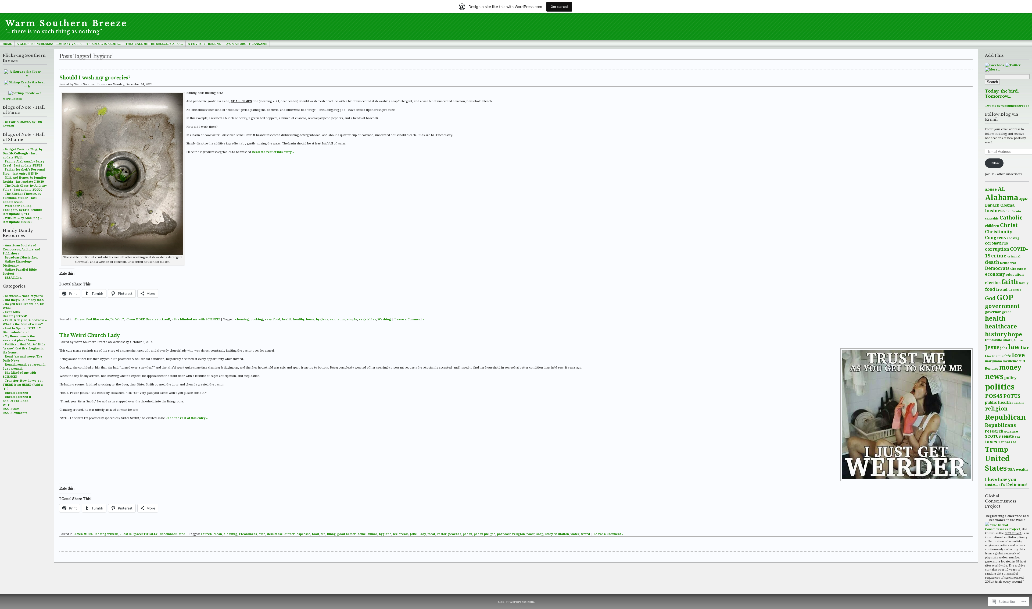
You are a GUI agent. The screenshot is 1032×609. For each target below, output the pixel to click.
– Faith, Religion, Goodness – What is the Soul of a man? (24, 322)
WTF (6, 405)
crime (998, 255)
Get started (559, 7)
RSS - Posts (11, 409)
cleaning (242, 319)
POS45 (994, 395)
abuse (991, 189)
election (993, 282)
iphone (1017, 340)
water (575, 534)
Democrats (997, 268)
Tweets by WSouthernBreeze (1007, 106)
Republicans (1000, 425)
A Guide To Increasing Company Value (49, 44)
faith (1009, 281)
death (992, 262)
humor (372, 534)
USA (1011, 469)
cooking (1013, 238)
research (994, 431)
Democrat (1008, 263)
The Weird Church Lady (89, 335)
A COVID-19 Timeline (204, 44)
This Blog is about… (103, 44)
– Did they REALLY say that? (23, 300)
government (1002, 306)
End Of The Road (15, 401)
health (995, 318)
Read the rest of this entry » (273, 152)
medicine (1010, 361)
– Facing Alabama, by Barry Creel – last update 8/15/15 (23, 163)
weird (585, 534)
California (1013, 211)
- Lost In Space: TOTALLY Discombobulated (152, 534)
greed (1007, 312)
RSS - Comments (15, 413)
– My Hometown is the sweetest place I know (19, 338)
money (1010, 367)
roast (530, 534)
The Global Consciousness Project (1002, 527)
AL (1001, 188)
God (990, 298)
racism (1018, 402)
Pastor (442, 534)
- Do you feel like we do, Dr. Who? (98, 319)
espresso (303, 534)
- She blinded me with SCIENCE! (196, 319)
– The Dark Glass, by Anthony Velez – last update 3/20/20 (25, 187)
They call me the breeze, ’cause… (154, 44)
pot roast (504, 534)
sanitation (337, 319)
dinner (289, 534)
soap (539, 534)
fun (323, 534)
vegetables (367, 319)
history (996, 334)
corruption (997, 249)
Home (7, 44)
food (990, 289)
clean (217, 534)
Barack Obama (1000, 205)
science (1011, 431)
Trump (996, 449)
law (1014, 346)
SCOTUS (993, 436)
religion (996, 408)
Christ (1009, 225)
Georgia (1014, 290)
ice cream (400, 534)
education (1015, 274)
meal (431, 534)
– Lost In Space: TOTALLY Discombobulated (22, 330)
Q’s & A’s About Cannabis (246, 44)
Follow (994, 163)
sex (1017, 436)
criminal (1013, 256)
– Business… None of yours (23, 296)
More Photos (12, 99)
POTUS (1012, 396)
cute (262, 534)
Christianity (998, 232)
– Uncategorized (15, 393)
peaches (454, 534)
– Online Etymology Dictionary (17, 263)
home (310, 319)
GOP (1005, 297)
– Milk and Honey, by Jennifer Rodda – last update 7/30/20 (24, 179)
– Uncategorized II (17, 397)
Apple (1023, 199)
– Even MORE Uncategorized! (15, 314)
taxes (991, 442)
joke (413, 534)
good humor (346, 534)
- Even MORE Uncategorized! (148, 319)
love (1018, 355)
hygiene (322, 319)
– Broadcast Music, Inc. (20, 257)
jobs (1003, 348)
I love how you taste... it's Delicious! (1006, 482)
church (206, 534)
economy (995, 274)
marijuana (993, 361)
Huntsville (993, 340)
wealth (1022, 469)
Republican (1005, 417)
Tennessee (1007, 442)
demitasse (275, 534)
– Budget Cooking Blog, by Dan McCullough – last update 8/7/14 (22, 153)
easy (268, 319)
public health (998, 402)
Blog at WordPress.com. (516, 602)
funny (331, 534)
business (995, 211)
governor (993, 312)
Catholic (1011, 217)
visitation (561, 534)
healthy (298, 319)
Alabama (1001, 197)
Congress (995, 237)
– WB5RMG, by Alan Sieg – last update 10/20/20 (22, 220)
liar (1025, 347)
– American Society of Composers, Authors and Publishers (21, 249)
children (992, 226)
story (549, 534)
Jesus (992, 347)
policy (1010, 377)
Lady (422, 534)
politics (1000, 386)
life (1008, 356)
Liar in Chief (995, 356)
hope (1015, 334)
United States (997, 463)
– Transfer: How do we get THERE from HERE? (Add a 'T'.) (23, 384)
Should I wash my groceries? (94, 78)
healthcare (1001, 326)
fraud (1002, 289)
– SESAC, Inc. (12, 277)
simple (352, 319)
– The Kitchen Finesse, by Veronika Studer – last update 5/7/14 (22, 198)
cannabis (992, 218)
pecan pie (481, 534)
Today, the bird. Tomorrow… (1002, 93)
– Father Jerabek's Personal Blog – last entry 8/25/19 (24, 171)
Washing (384, 319)
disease (1018, 268)
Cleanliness (248, 534)
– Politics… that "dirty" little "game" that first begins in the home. (24, 348)
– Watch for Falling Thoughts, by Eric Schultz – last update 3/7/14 (23, 210)
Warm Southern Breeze (66, 23)
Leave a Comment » (409, 319)
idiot (1006, 340)
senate (1008, 436)
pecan (467, 534)
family (1023, 283)
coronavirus (996, 243)
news (994, 376)
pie (492, 534)
